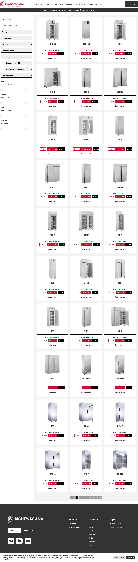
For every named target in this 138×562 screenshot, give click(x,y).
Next (90, 497)
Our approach (81, 4)
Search (49, 4)
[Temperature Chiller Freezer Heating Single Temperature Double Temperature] (16, 38)
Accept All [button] (131, 557)
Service (69, 4)
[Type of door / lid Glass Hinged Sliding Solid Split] (18, 63)
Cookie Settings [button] (119, 557)
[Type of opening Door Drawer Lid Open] (16, 57)
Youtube (89, 10)
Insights (93, 4)
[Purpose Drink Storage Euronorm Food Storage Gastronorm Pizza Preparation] (16, 44)
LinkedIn (76, 10)
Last (97, 497)
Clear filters (6, 19)
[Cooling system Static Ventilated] (16, 50)
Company (59, 4)
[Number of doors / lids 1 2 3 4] (18, 69)
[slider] (1, 89)
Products (38, 4)
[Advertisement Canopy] (16, 75)
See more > (52, 58)
